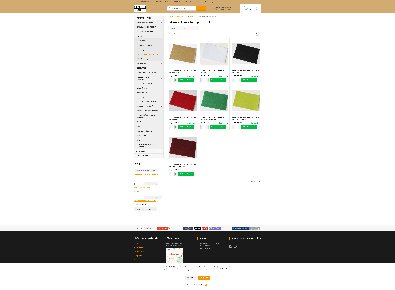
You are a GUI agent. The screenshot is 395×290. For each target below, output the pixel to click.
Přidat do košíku (185, 80)
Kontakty (137, 260)
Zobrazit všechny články (144, 209)
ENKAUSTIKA (141, 63)
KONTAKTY (204, 2)
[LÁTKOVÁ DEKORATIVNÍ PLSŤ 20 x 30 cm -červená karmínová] (183, 148)
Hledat (201, 8)
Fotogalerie (138, 256)
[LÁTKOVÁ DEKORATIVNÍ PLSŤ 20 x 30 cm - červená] (183, 101)
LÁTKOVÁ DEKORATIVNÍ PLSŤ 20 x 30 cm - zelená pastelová (213, 119)
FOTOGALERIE (194, 2)
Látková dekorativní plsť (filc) (148, 54)
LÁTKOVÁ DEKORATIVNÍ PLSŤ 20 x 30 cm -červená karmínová (182, 166)
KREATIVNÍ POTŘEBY (144, 18)
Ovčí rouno (142, 41)
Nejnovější (173, 28)
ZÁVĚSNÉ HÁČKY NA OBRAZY (147, 111)
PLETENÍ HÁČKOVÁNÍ (144, 84)
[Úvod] (150, 8)
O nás (136, 243)
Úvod (169, 17)
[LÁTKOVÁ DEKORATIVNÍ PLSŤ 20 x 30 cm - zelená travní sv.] (246, 101)
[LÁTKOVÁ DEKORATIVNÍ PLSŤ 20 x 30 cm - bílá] (214, 54)
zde (206, 285)
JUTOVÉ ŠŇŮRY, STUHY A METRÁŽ (146, 116)
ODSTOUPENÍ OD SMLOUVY (178, 2)
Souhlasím (204, 278)
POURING (140, 97)
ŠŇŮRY (139, 122)
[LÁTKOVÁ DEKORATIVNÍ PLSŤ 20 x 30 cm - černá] (246, 54)
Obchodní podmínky (141, 252)
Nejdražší (194, 28)
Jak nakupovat (139, 247)
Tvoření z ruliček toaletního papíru (145, 171)
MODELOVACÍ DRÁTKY (145, 131)
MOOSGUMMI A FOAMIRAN (146, 73)
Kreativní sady (143, 59)
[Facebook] (231, 247)
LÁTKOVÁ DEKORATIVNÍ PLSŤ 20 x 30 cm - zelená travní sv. (245, 119)
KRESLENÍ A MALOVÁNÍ (145, 22)
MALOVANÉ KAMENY (144, 156)
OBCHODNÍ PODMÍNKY (160, 2)
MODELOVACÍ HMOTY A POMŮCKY (145, 146)
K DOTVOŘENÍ (142, 93)
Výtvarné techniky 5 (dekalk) (153, 197)
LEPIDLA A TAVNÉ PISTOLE (146, 102)
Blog (211, 2)
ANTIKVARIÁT (141, 151)
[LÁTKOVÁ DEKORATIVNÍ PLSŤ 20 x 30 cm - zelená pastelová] (214, 101)
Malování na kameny (151, 184)
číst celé (137, 178)
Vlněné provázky (144, 50)
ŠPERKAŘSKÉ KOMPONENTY (147, 27)
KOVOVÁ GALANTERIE (145, 32)
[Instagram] (236, 247)
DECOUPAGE (141, 68)
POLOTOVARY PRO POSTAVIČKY (144, 78)
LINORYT (140, 140)
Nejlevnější (183, 28)
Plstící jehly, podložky (145, 45)
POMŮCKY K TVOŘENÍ (145, 106)
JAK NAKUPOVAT (146, 2)
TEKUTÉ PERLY (142, 88)
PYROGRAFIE (141, 136)
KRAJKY (139, 127)
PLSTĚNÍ (140, 36)
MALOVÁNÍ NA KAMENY (143, 187)
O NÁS (137, 2)
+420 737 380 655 (223, 9)
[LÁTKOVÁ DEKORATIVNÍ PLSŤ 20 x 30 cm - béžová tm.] (183, 54)
